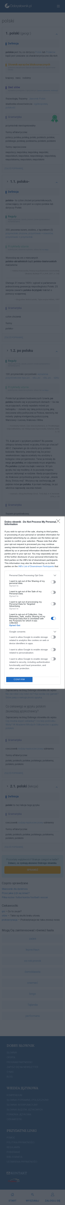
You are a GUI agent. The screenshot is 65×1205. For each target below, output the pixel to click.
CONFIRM (19, 679)
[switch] (53, 581)
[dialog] (32, 602)
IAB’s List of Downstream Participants (36, 566)
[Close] (59, 522)
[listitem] (32, 575)
